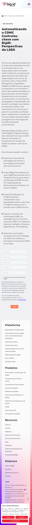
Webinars (8, 431)
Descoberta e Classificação (14, 330)
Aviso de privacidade (18, 485)
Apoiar (21, 500)
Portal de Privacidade (12, 414)
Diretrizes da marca (12, 473)
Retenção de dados (12, 391)
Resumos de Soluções (12, 435)
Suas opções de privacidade (14, 489)
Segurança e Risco (11, 342)
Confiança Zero (10, 361)
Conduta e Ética (20, 494)
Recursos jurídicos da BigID (13, 491)
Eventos (8, 428)
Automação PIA (10, 410)
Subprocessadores (11, 500)
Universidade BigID (11, 455)
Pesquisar (8, 445)
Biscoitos (8, 487)
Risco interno (9, 358)
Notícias (8, 425)
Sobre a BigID (9, 466)
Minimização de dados (13, 355)
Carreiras (8, 469)
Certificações (9, 494)
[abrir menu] (29, 4)
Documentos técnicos (12, 438)
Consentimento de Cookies (14, 384)
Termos (7, 485)
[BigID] (9, 4)
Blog (6, 442)
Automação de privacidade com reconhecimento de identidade (14, 335)
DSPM (7, 407)
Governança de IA (11, 345)
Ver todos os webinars (14, 16)
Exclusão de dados (11, 388)
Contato (8, 476)
